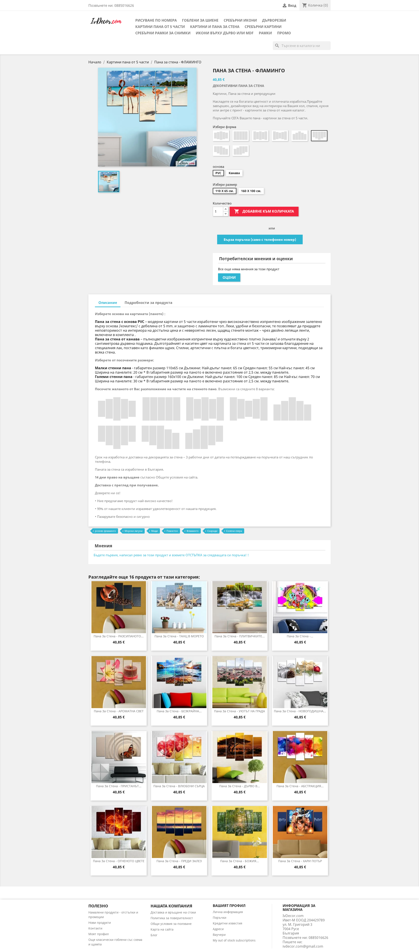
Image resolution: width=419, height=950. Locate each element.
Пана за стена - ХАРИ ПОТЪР (300, 861)
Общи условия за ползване (171, 924)
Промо (284, 33)
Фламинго (193, 530)
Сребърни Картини (263, 26)
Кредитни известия (227, 923)
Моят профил (98, 934)
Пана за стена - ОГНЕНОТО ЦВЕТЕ (118, 861)
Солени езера (234, 530)
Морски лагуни (134, 530)
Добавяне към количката (264, 211)
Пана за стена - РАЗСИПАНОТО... (119, 636)
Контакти (95, 928)
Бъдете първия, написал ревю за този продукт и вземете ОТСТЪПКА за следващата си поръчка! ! (171, 555)
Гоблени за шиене (200, 20)
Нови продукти (99, 923)
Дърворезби (274, 20)
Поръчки (219, 917)
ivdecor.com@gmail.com (303, 946)
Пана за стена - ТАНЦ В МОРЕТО (179, 636)
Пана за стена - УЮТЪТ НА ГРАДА (239, 711)
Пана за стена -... (300, 636)
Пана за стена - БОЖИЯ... (239, 861)
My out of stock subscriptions (234, 940)
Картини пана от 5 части (160, 26)
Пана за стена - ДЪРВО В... (239, 786)
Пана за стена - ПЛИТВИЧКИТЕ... (240, 636)
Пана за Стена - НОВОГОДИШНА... (300, 711)
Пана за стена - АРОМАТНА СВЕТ (119, 711)
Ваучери (219, 935)
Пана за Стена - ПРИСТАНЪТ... (118, 786)
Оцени (229, 277)
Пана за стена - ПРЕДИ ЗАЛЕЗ (179, 861)
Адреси (218, 929)
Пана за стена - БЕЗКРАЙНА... (179, 711)
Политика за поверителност (172, 918)
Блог (154, 935)
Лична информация (228, 912)
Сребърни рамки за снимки (163, 33)
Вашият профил (229, 905)
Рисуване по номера (156, 20)
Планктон (172, 530)
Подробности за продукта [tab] (148, 302)
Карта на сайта (162, 929)
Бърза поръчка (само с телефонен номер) (260, 239)
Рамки (265, 33)
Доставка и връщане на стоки (173, 912)
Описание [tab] (107, 302)
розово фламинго (105, 530)
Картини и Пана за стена (214, 26)
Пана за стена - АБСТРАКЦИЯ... (300, 786)
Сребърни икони (240, 20)
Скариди (212, 530)
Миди (154, 530)
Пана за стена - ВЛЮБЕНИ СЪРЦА (179, 786)
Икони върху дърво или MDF (225, 33)
